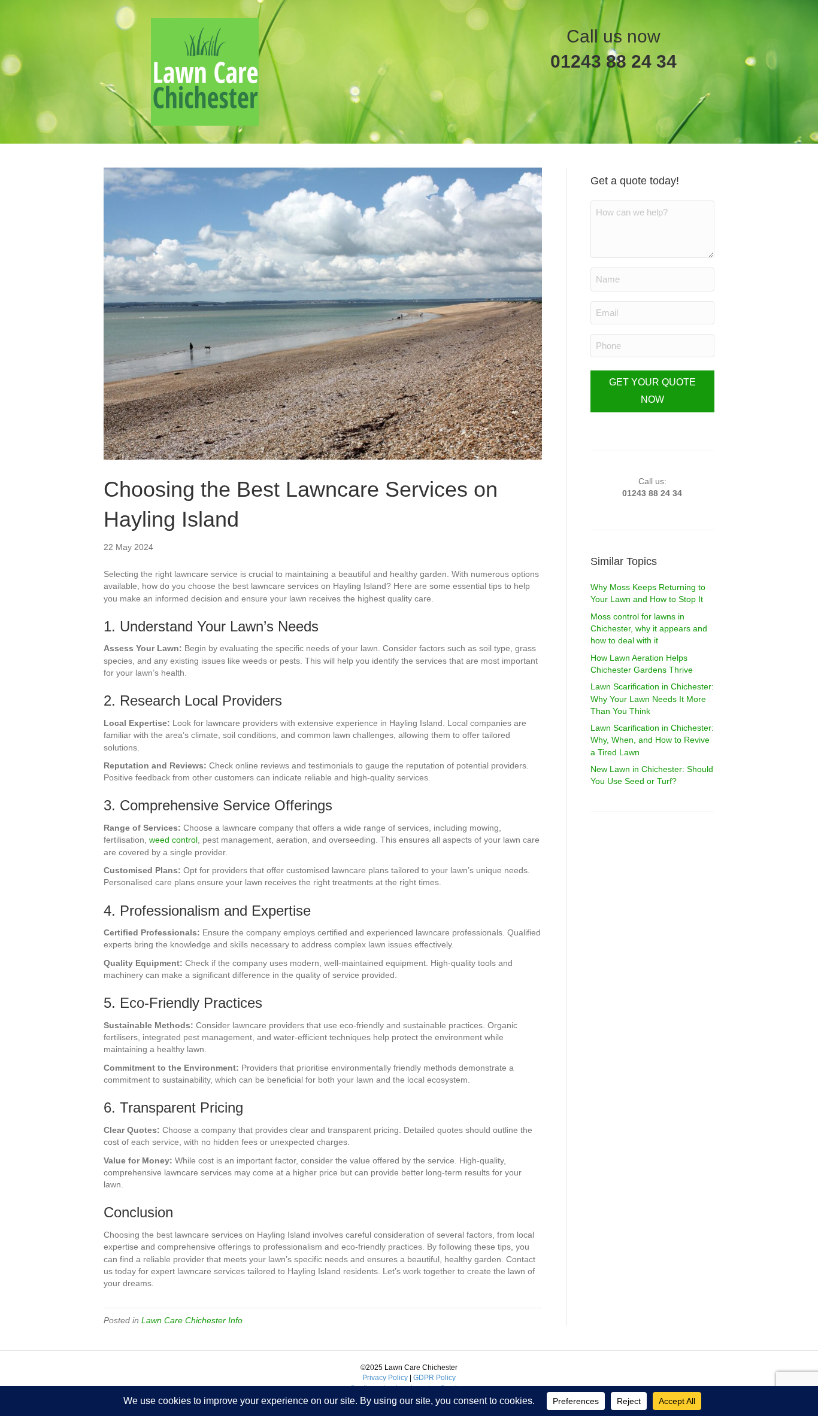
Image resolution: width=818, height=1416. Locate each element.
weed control (173, 839)
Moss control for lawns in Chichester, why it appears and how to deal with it (648, 629)
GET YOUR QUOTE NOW (652, 391)
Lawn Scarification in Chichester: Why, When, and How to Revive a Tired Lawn (652, 740)
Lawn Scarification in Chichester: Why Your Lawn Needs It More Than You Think (652, 699)
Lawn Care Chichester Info (192, 1320)
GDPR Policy (434, 1378)
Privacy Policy (385, 1378)
